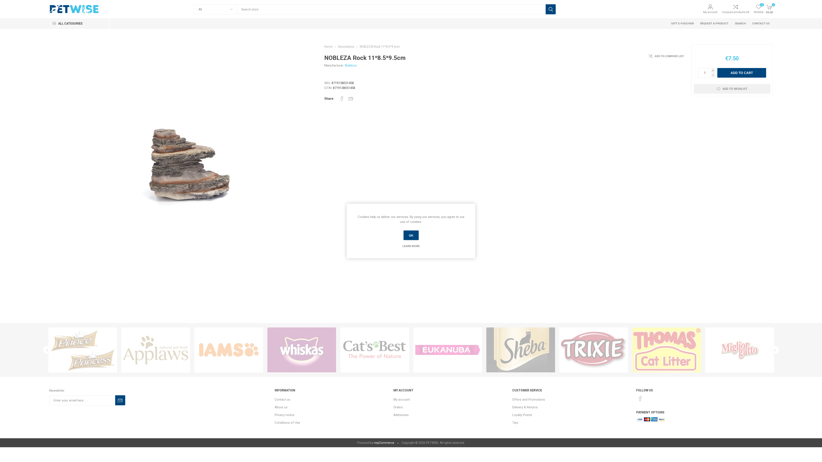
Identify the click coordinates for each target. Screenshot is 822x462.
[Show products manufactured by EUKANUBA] (155, 350)
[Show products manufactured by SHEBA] (228, 350)
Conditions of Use (287, 423)
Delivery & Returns (525, 407)
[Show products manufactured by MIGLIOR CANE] (520, 350)
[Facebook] (640, 398)
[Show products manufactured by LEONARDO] (739, 350)
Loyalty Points (522, 415)
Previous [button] (47, 350)
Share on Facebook (342, 98)
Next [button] (775, 350)
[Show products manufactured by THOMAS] (374, 350)
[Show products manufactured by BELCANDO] (666, 350)
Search (551, 9)
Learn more (411, 246)
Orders (398, 407)
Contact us (282, 399)
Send (120, 400)
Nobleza (350, 65)
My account (710, 12)
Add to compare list (669, 56)
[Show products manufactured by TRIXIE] (301, 350)
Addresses (401, 415)
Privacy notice (284, 415)
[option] (82, 350)
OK (411, 235)
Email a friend (350, 98)
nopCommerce (384, 442)
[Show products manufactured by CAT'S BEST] (82, 350)
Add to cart (742, 73)
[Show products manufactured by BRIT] (593, 350)
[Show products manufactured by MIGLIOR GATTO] (447, 350)
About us (281, 407)
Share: (329, 99)
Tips (515, 423)
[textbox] (391, 9)
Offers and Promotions (528, 399)
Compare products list (735, 12)
